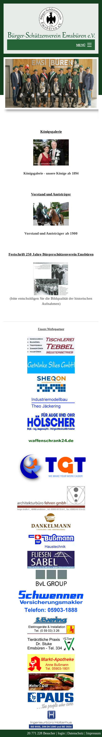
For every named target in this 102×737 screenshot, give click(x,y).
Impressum (93, 733)
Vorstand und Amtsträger (51, 194)
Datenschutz (75, 733)
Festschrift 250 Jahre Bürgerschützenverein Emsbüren (51, 254)
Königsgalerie (51, 131)
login (61, 733)
